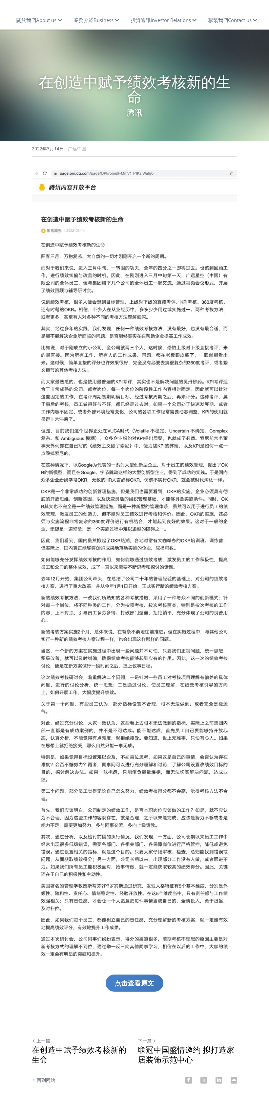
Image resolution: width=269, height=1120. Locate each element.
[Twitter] (203, 1080)
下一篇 (145, 1041)
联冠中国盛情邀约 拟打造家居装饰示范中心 (186, 1055)
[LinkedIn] (219, 1080)
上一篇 (43, 1041)
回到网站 (46, 1080)
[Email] (234, 1080)
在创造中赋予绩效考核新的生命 (79, 1055)
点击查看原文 (134, 982)
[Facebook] (188, 1080)
